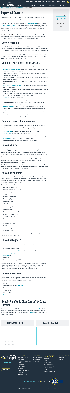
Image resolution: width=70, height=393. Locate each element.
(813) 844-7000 (7, 362)
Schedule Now (61, 1)
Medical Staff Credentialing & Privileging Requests (49, 367)
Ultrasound (6, 255)
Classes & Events (36, 361)
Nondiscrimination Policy (22, 374)
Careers (31, 1)
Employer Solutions (21, 372)
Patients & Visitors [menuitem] (42, 5)
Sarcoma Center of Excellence (8, 25)
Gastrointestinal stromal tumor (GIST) (12, 85)
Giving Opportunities (39, 1)
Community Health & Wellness (23, 370)
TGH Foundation (21, 364)
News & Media (61, 357)
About (27, 1)
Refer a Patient (47, 358)
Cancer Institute (32, 23)
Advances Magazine (21, 368)
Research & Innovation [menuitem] (62, 5)
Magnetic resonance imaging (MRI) (12, 250)
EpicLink (45, 360)
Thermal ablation (7, 294)
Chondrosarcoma (7, 131)
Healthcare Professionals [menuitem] (52, 5)
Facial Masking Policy (37, 363)
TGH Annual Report (21, 366)
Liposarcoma (6, 97)
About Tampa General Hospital (23, 357)
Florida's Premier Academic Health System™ (24, 362)
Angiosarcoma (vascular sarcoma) (11, 69)
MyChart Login (50, 1)
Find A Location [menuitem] (26, 5)
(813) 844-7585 (31, 312)
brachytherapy (19, 285)
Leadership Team (21, 359)
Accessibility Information (37, 357)
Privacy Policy (57, 388)
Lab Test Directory (36, 365)
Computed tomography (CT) (10, 253)
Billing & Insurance (36, 359)
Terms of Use (64, 388)
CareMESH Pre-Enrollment (49, 364)
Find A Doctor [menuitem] (19, 5)
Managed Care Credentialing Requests (49, 372)
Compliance (38, 388)
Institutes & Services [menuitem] (34, 5)
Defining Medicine (47, 362)
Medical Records (36, 367)
